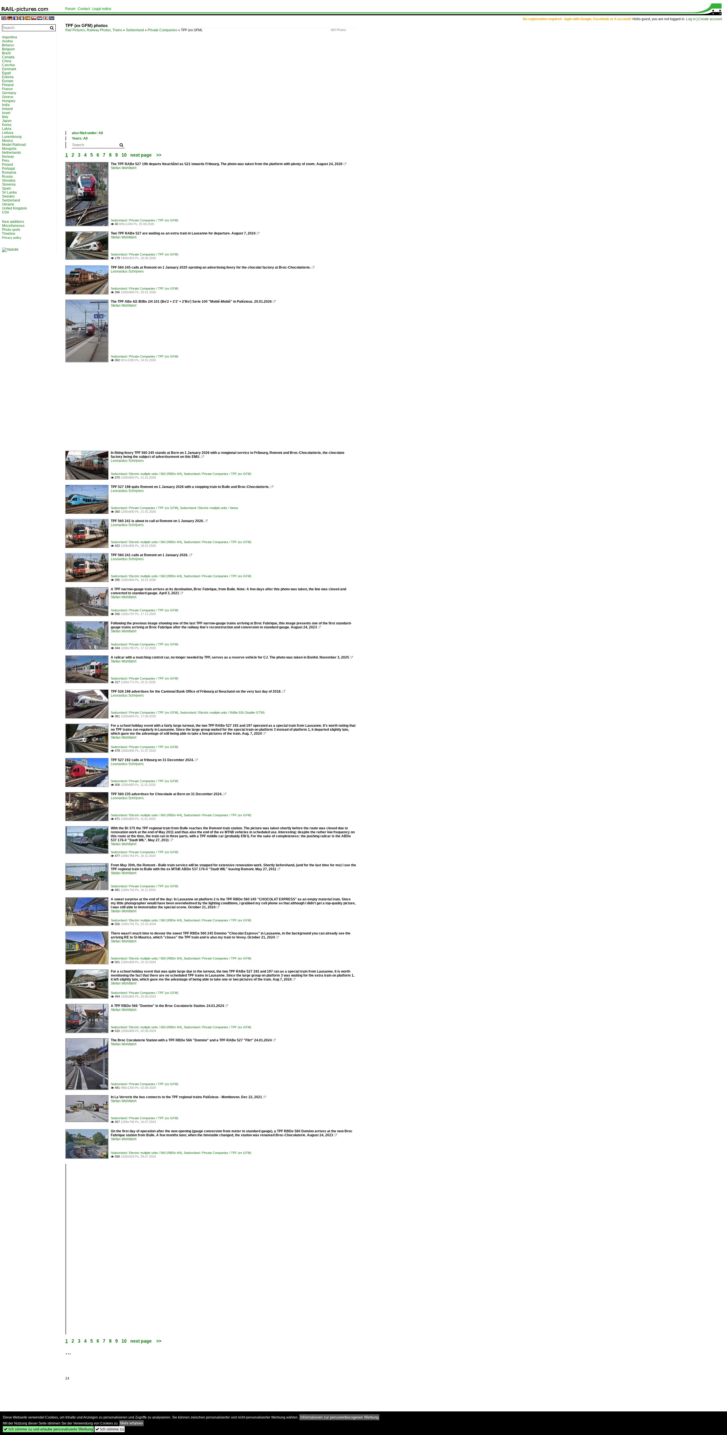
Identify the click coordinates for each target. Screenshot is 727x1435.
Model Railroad (14, 145)
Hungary (8, 101)
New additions (13, 222)
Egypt (6, 73)
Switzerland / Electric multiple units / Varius (209, 508)
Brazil (6, 53)
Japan (7, 121)
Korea (6, 125)
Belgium (8, 49)
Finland (8, 85)
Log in (691, 19)
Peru (5, 161)
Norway (8, 157)
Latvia (6, 129)
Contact (84, 9)
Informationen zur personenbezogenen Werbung (339, 1417)
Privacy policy (11, 237)
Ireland (7, 109)
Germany (9, 93)
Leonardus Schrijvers (127, 271)
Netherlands (11, 153)
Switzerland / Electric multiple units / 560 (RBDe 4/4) (146, 473)
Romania (9, 173)
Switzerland (135, 30)
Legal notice (101, 9)
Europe (7, 81)
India (6, 105)
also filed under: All (87, 133)
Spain (6, 188)
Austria (7, 41)
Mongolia (9, 149)
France (7, 89)
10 (124, 155)
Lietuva (7, 133)
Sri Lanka (9, 192)
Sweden (8, 196)
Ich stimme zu (109, 1429)
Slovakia (8, 180)
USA (5, 212)
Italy (5, 117)
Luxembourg (12, 137)
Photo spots (11, 230)
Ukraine (8, 204)
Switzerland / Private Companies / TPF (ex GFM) (144, 220)
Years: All (79, 138)
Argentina (9, 37)
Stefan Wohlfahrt (123, 168)
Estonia (8, 77)
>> (158, 155)
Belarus (8, 45)
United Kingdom (14, 208)
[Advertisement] (235, 88)
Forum (70, 9)
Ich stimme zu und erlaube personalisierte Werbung (48, 1429)
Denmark (9, 69)
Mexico (7, 141)
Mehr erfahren (131, 1423)
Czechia (8, 65)
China (6, 61)
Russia (7, 176)
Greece (7, 97)
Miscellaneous (13, 226)
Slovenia (9, 184)
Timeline (8, 234)
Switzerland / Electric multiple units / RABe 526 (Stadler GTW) (222, 712)
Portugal (8, 169)
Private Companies (162, 30)
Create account (710, 19)
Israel (6, 113)
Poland (7, 165)
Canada (8, 57)
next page (141, 155)
